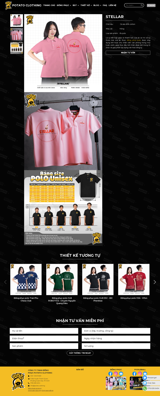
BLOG (96, 5)
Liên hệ (112, 5)
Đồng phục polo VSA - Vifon (134, 298)
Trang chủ (49, 5)
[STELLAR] (16, 20)
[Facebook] (110, 373)
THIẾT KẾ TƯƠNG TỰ (80, 255)
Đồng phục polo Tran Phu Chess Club (26, 299)
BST (75, 5)
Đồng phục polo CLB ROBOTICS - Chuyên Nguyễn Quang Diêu (62, 300)
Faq (105, 5)
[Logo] (8, 5)
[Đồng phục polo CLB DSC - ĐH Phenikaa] (97, 279)
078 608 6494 (35, 383)
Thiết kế (85, 5)
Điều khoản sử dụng (34, 388)
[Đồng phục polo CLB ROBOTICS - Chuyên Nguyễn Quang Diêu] (62, 279)
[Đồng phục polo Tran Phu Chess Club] (26, 279)
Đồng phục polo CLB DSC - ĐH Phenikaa (97, 299)
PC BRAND (151, 5)
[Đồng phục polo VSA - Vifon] (133, 279)
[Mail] (121, 373)
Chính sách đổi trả (47, 390)
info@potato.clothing (37, 386)
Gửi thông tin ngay (80, 353)
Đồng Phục (63, 5)
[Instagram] (115, 373)
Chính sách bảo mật (34, 390)
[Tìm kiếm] (141, 5)
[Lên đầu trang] (157, 393)
